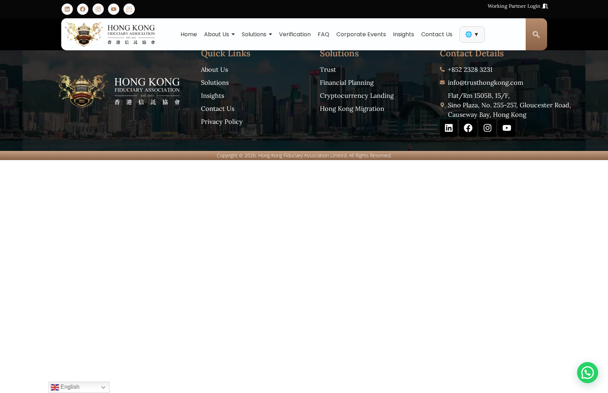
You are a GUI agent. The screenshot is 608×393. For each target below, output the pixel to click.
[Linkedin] (67, 9)
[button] (587, 372)
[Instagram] (98, 9)
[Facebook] (82, 9)
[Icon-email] (129, 9)
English (69, 387)
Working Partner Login (515, 6)
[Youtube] (113, 9)
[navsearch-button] (536, 34)
